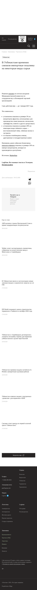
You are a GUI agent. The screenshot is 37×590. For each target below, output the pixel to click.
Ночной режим (22, 37)
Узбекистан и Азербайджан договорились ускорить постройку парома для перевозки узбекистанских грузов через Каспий (17, 336)
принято (11, 94)
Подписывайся (7, 165)
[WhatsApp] (31, 183)
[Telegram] (31, 179)
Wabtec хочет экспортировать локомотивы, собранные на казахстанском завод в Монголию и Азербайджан (17, 250)
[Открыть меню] (33, 46)
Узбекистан (6, 57)
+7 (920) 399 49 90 (6, 480)
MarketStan (13, 155)
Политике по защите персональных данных (14, 564)
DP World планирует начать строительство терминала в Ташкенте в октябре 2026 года (17, 310)
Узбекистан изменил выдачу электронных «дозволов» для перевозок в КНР (16, 397)
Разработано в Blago (7, 586)
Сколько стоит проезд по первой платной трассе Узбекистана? (16, 424)
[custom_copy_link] (29, 175)
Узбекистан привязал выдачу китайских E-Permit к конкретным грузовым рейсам (17, 371)
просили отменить (8, 145)
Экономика (11, 52)
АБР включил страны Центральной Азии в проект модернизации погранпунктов (17, 224)
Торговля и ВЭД (21, 52)
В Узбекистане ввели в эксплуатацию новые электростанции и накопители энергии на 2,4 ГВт (18, 283)
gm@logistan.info (6, 488)
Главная (4, 52)
